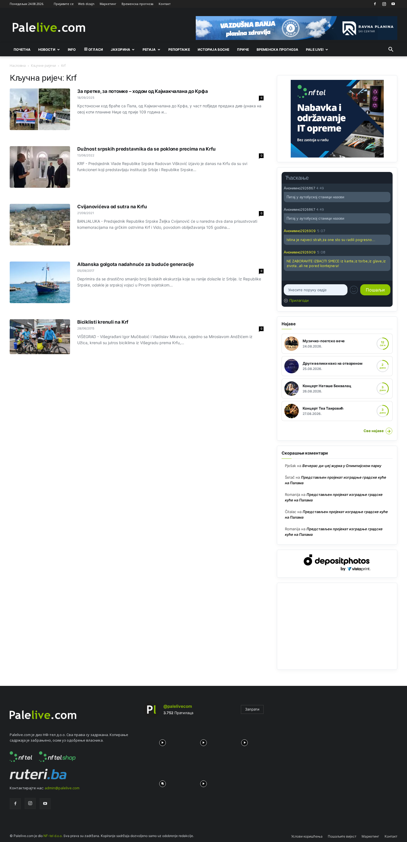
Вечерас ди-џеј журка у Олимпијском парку (341, 465)
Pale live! (315, 49)
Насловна (18, 65)
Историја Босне (214, 49)
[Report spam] (387, 188)
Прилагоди (299, 300)
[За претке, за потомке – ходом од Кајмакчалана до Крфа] (40, 109)
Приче (243, 49)
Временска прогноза (137, 4)
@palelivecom (177, 706)
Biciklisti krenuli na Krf (102, 322)
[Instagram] (384, 4)
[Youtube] (393, 4)
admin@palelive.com (62, 787)
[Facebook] (375, 4)
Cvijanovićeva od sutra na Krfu (112, 206)
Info (72, 49)
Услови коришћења (307, 836)
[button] (390, 50)
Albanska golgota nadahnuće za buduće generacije (135, 264)
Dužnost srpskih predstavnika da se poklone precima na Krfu (146, 149)
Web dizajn (86, 4)
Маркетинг (108, 4)
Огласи (95, 49)
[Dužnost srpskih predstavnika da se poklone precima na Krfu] (40, 167)
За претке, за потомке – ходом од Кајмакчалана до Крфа (142, 91)
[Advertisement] (337, 626)
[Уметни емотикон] (353, 289)
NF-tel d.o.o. (53, 836)
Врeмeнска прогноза (277, 49)
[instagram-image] (162, 741)
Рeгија (149, 49)
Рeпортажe (179, 49)
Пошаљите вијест (342, 836)
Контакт (165, 4)
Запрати (252, 709)
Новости (46, 49)
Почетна (22, 49)
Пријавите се (64, 4)
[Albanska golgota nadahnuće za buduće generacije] (40, 282)
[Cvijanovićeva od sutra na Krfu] (40, 224)
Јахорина (120, 49)
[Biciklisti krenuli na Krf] (40, 336)
